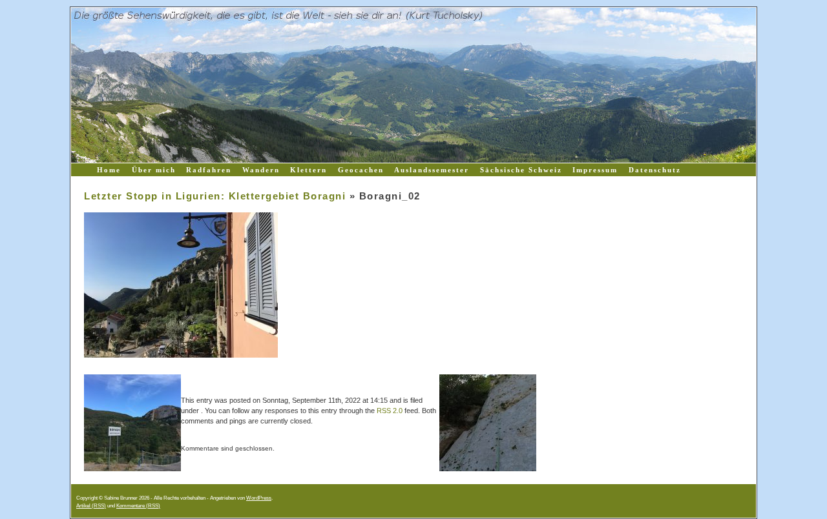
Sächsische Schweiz (521, 170)
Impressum (595, 170)
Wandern (261, 170)
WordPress (258, 498)
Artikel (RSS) (91, 506)
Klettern (308, 170)
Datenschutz (655, 170)
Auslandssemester (431, 170)
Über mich (154, 170)
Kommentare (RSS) (138, 506)
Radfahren (208, 170)
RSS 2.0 (390, 410)
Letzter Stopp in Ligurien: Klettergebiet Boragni (215, 195)
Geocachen (361, 170)
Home (109, 170)
